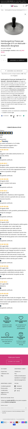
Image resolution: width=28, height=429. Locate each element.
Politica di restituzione (20, 375)
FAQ (16, 373)
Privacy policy (4, 388)
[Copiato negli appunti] (14, 117)
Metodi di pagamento (20, 380)
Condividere (6, 115)
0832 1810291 (10, 1)
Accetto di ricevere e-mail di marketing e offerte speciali (13, 412)
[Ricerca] (23, 6)
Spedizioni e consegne (20, 378)
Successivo (10, 147)
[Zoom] (25, 14)
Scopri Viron (4, 371)
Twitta (13, 115)
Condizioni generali (5, 386)
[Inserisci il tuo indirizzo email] (25, 408)
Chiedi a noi (17, 371)
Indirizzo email (4, 405)
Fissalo (19, 115)
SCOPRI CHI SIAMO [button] (14, 361)
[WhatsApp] (24, 115)
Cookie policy (4, 390)
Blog (2, 375)
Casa (2, 10)
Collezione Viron (5, 373)
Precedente (3, 147)
